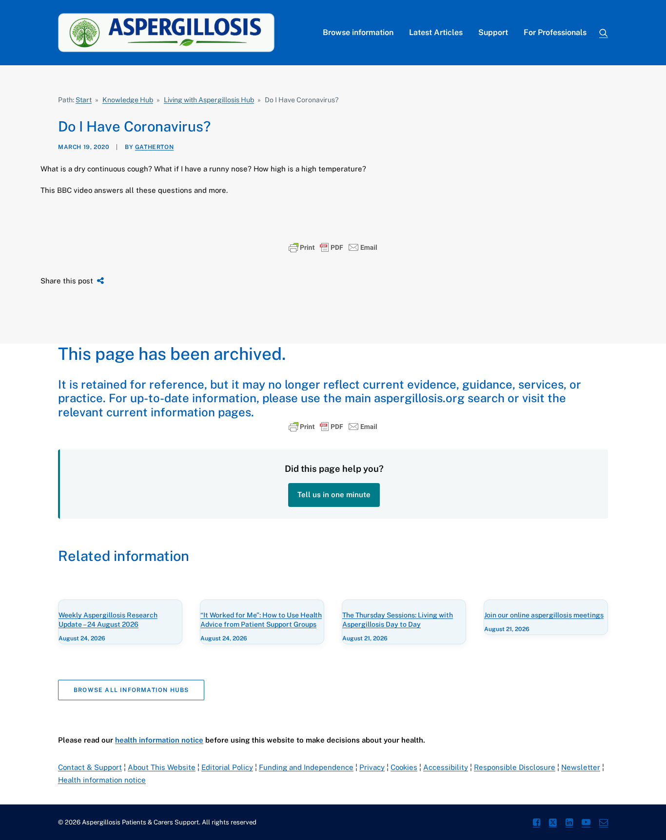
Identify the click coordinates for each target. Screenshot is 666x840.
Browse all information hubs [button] (131, 690)
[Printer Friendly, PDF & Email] (333, 247)
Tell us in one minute (334, 494)
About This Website (162, 767)
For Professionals (555, 32)
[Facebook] (536, 823)
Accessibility (445, 767)
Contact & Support (90, 767)
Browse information (358, 32)
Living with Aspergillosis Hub (209, 100)
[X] (553, 823)
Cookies (404, 767)
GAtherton (154, 147)
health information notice (159, 740)
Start (84, 100)
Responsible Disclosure (514, 767)
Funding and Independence (306, 767)
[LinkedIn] (569, 823)
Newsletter (580, 767)
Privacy (372, 767)
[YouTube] (586, 823)
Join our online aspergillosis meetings (544, 615)
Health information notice (102, 780)
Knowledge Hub (127, 100)
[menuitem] (358, 32)
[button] (603, 32)
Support (493, 32)
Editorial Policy (227, 767)
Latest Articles (436, 32)
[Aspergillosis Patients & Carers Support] (166, 32)
